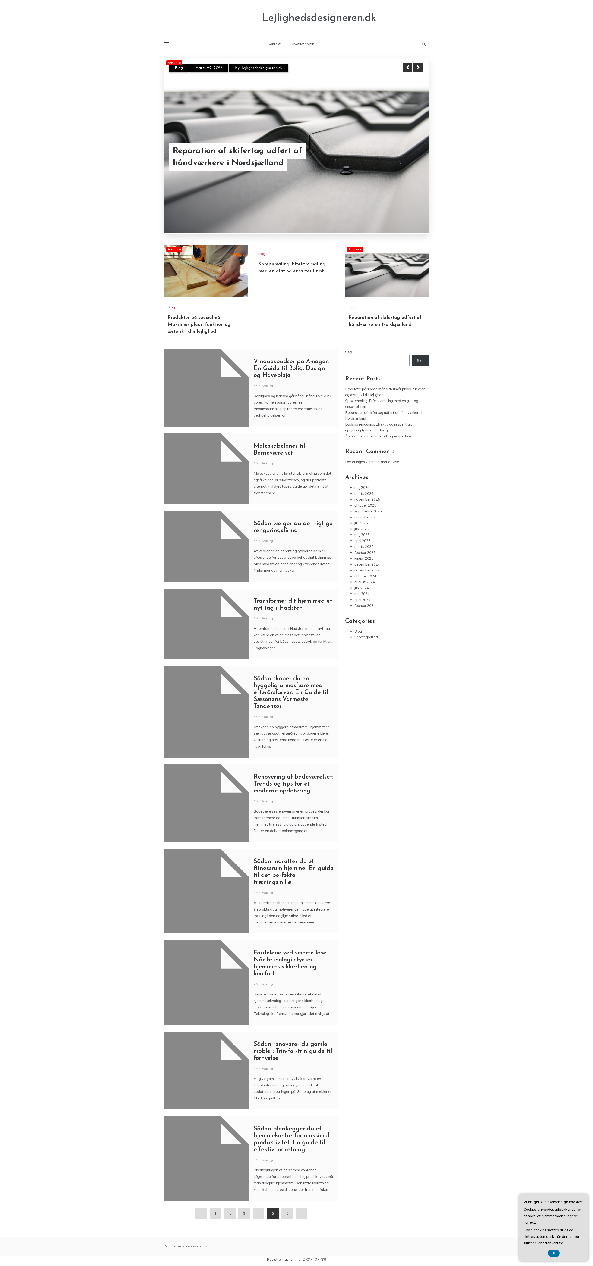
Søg (348, 352)
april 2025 (362, 541)
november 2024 (367, 570)
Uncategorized (366, 637)
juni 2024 (361, 588)
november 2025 (367, 499)
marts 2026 (363, 493)
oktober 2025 (365, 505)
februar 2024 (364, 605)
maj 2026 (361, 487)
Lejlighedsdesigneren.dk (319, 18)
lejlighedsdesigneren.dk (258, 72)
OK (554, 1253)
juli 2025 (361, 523)
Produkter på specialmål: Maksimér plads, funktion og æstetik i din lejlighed (241, 156)
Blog (179, 72)
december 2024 (367, 564)
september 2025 (368, 511)
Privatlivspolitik (302, 44)
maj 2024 (361, 594)
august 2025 (364, 517)
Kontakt (274, 44)
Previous (407, 67)
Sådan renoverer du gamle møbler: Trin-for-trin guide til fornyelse (293, 1051)
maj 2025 (361, 535)
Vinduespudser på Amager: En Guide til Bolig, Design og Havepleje (291, 369)
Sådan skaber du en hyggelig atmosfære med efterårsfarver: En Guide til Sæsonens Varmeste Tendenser (291, 693)
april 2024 (362, 600)
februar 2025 (364, 552)
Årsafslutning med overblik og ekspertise (378, 436)
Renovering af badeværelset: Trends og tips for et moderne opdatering (293, 784)
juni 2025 (361, 529)
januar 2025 (363, 558)
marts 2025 (363, 546)
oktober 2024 (365, 576)
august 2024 (364, 582)
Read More (410, 157)
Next (418, 67)
